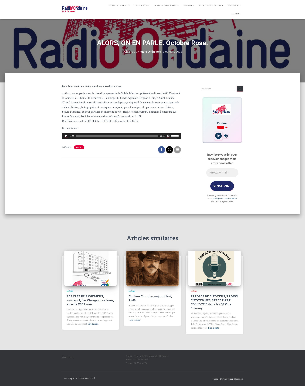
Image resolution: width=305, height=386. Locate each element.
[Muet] (168, 135)
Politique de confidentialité (79, 379)
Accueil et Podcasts (119, 6)
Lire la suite (93, 324)
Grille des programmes (166, 6)
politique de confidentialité (225, 198)
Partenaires (234, 6)
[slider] (175, 135)
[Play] (218, 136)
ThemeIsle (238, 379)
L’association (142, 6)
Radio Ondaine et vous (211, 6)
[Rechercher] (240, 89)
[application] (121, 136)
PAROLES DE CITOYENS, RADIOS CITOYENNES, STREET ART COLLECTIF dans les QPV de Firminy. (214, 302)
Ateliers (188, 6)
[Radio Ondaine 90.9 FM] (75, 10)
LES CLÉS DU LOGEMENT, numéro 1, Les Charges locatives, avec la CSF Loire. (90, 300)
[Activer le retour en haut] (299, 380)
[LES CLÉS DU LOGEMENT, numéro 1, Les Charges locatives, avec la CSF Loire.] (90, 268)
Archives (68, 357)
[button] (193, 6)
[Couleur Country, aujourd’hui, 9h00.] (152, 268)
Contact (236, 14)
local (79, 147)
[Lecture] (66, 135)
